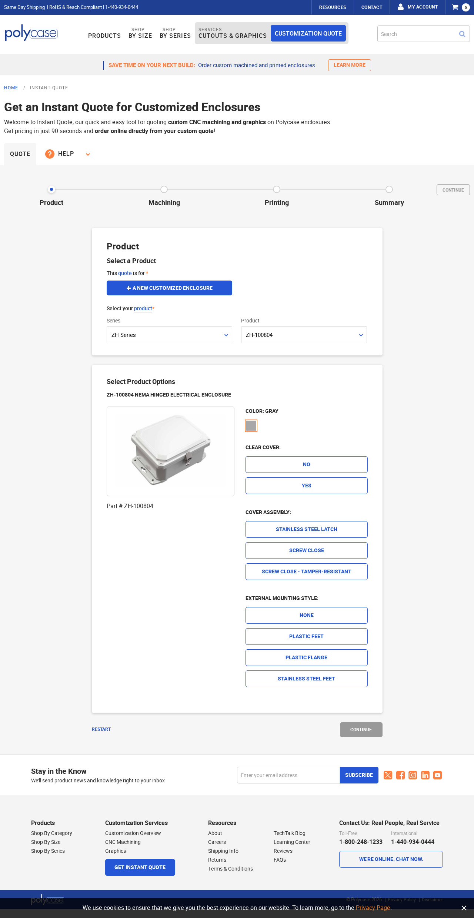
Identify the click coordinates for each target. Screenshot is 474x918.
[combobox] (423, 33)
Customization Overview (133, 833)
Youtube (437, 775)
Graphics (115, 851)
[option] (251, 425)
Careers (217, 842)
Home (12, 87)
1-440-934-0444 (121, 7)
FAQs (280, 860)
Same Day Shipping (24, 7)
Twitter (388, 775)
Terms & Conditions (230, 868)
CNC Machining (123, 842)
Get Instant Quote (140, 867)
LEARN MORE (349, 65)
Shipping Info (223, 851)
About (215, 833)
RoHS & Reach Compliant (75, 7)
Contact (372, 7)
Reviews (283, 851)
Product (250, 320)
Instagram (412, 775)
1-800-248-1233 (361, 842)
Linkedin (425, 775)
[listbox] (307, 427)
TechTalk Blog (290, 833)
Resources (332, 7)
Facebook (400, 775)
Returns (217, 860)
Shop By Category (51, 833)
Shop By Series (48, 851)
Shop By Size (45, 842)
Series (113, 320)
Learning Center (292, 842)
